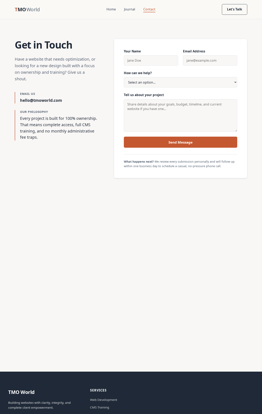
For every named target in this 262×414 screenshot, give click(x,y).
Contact (149, 9)
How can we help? (138, 73)
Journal (129, 9)
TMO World (21, 392)
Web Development (103, 400)
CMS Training (99, 407)
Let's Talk (234, 9)
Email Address (194, 51)
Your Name (132, 51)
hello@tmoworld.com (41, 100)
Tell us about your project (144, 95)
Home (111, 9)
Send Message (180, 142)
